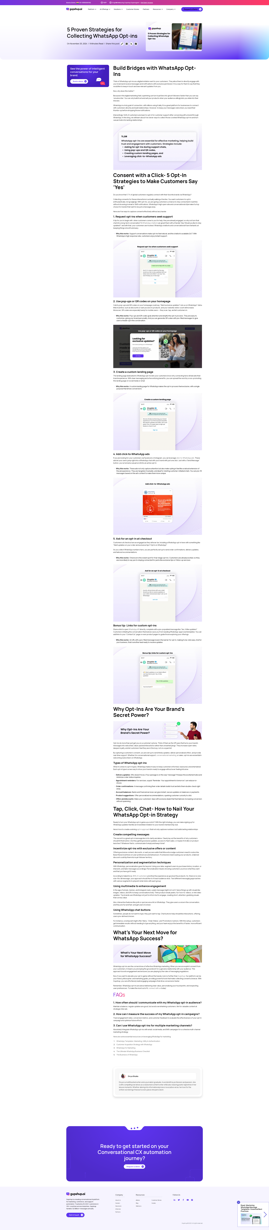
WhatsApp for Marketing (125, 1048)
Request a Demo (190, 9)
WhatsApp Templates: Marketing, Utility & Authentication (138, 1041)
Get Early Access (147, 3)
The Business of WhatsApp (127, 1055)
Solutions (117, 9)
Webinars (138, 1206)
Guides (154, 1203)
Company (170, 9)
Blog (137, 1203)
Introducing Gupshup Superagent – (134, 3)
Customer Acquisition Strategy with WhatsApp (134, 1044)
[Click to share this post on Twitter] (131, 43)
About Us (118, 1200)
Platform (91, 9)
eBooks (138, 1200)
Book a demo (78, 81)
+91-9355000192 (85, 3)
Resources (157, 9)
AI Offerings (104, 9)
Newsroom (118, 1206)
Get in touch (74, 1215)
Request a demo (133, 1166)
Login (105, 2)
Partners (146, 9)
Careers (117, 1203)
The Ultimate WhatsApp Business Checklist (133, 1051)
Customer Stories (132, 9)
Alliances (118, 1209)
